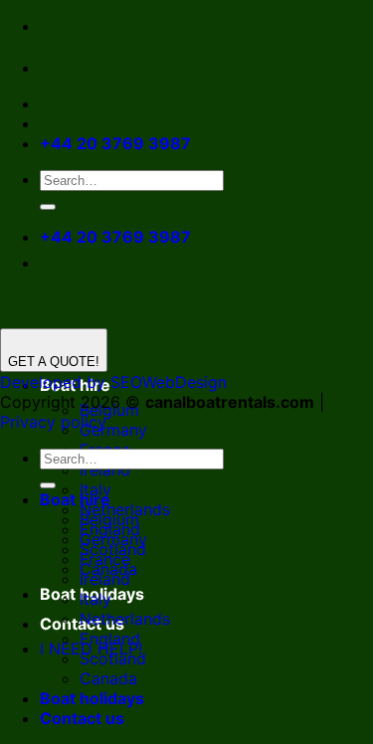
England (110, 639)
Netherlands (125, 619)
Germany (113, 430)
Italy (95, 599)
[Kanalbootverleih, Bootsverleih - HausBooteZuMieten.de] (97, 68)
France (105, 559)
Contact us (82, 718)
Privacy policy (53, 422)
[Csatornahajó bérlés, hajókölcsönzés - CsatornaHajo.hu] (56, 68)
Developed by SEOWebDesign (113, 382)
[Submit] (48, 207)
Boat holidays (92, 698)
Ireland (105, 469)
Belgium (109, 519)
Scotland (113, 658)
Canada (108, 678)
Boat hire (75, 499)
